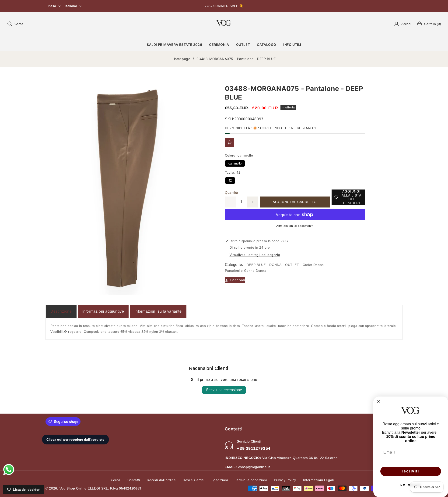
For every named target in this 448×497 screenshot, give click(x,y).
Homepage (181, 59)
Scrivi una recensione (224, 390)
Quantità (231, 192)
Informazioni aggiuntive (103, 311)
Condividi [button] (237, 280)
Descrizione (61, 311)
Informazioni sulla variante (158, 311)
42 (230, 179)
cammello (235, 162)
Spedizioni (219, 480)
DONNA (275, 265)
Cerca (115, 480)
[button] (15, 24)
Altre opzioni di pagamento (294, 226)
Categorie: (234, 265)
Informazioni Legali (318, 480)
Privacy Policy (285, 480)
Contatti (133, 480)
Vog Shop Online (73, 488)
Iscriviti (410, 471)
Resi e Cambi (193, 480)
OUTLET (292, 265)
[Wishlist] (229, 142)
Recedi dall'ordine (161, 480)
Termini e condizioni (251, 480)
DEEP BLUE (256, 265)
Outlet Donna (313, 265)
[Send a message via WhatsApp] (8, 469)
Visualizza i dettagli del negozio (255, 255)
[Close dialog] (378, 401)
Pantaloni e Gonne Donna (245, 270)
